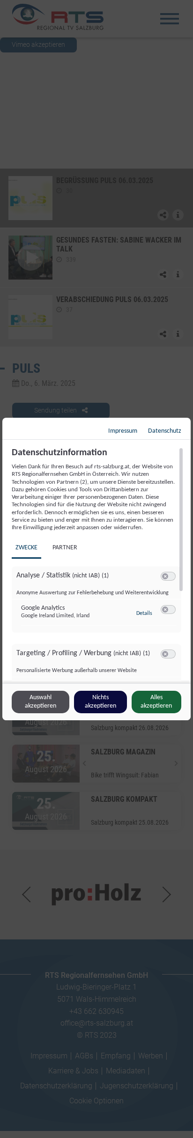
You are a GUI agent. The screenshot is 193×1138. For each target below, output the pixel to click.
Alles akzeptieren (156, 701)
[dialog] (96, 569)
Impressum (122, 431)
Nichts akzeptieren (100, 701)
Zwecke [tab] (26, 547)
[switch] (168, 576)
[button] (165, 576)
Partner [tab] (64, 547)
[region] (98, 564)
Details (144, 613)
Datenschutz (164, 431)
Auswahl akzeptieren (40, 701)
